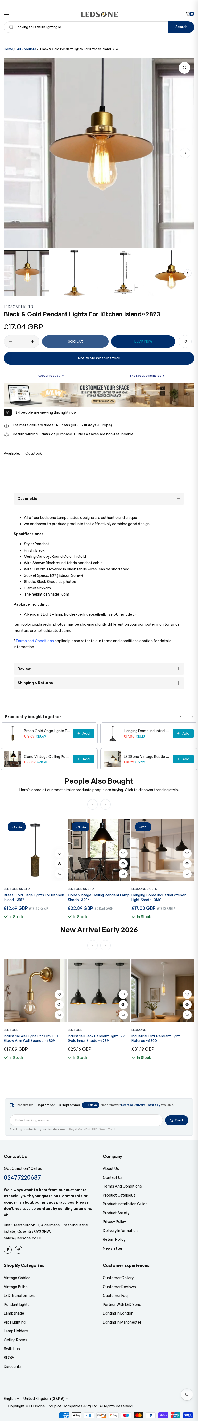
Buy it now (143, 341)
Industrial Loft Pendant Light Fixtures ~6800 (92, 1038)
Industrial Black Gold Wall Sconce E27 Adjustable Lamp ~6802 (159, 1038)
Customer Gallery (118, 1277)
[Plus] (32, 341)
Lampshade (14, 1313)
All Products (26, 49)
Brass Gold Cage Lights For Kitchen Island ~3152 (47, 731)
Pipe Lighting (15, 1322)
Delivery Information (120, 1230)
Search (181, 27)
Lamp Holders (16, 1331)
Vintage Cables (17, 1277)
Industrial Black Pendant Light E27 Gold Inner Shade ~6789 (32, 1038)
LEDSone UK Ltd (18, 306)
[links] (8, 1249)
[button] (185, 153)
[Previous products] (181, 716)
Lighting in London (118, 1313)
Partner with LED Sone (122, 1304)
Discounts (12, 1366)
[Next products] (192, 716)
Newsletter (112, 1248)
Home (8, 49)
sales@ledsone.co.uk (22, 1238)
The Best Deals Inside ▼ (147, 375)
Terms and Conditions (122, 1186)
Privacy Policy (114, 1221)
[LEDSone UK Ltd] (99, 14)
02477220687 (22, 1177)
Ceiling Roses (15, 1340)
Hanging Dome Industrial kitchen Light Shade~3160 (147, 731)
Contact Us (112, 1177)
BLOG (9, 1357)
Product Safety (116, 1213)
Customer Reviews (119, 1286)
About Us (111, 1168)
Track (179, 1120)
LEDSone (11, 1030)
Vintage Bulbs (16, 1286)
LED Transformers (19, 1295)
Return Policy (114, 1239)
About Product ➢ (51, 375)
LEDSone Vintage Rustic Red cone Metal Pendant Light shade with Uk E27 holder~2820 (147, 756)
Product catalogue (119, 1195)
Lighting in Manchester (122, 1322)
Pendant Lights (17, 1304)
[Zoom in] (184, 68)
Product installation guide (125, 1204)
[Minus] (10, 341)
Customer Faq (115, 1295)
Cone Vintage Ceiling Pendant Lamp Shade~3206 (47, 756)
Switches (12, 1348)
